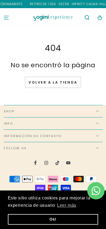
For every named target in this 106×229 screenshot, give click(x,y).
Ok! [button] (53, 219)
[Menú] (6, 18)
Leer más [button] (66, 205)
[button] (86, 18)
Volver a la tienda (53, 82)
